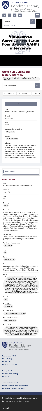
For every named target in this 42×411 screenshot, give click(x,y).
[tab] (21, 104)
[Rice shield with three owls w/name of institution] (20, 6)
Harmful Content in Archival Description (15, 386)
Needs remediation (10, 320)
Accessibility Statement (10, 383)
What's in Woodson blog (10, 374)
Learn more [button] (24, 401)
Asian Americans (12, 139)
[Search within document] (37, 85)
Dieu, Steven (10, 132)
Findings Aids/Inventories (10, 371)
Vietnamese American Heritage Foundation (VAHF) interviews (20, 78)
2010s (6, 205)
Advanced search (9, 25)
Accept (6, 408)
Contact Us (6, 376)
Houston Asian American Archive (15, 313)
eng (5, 252)
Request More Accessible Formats (13, 388)
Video (6, 299)
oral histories (8, 306)
